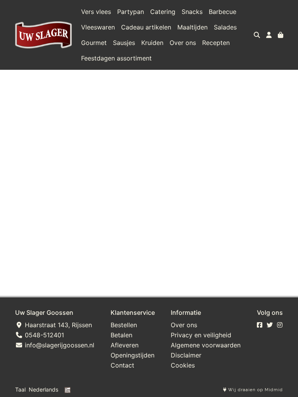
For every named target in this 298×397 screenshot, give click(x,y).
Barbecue (222, 12)
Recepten (216, 43)
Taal (20, 389)
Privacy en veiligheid (201, 335)
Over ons (183, 43)
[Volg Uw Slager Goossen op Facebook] (259, 325)
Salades (225, 27)
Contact (122, 365)
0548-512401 (43, 335)
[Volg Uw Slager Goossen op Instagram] (279, 325)
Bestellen (124, 325)
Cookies (183, 365)
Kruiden (152, 43)
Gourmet (94, 43)
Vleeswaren (98, 27)
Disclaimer (186, 355)
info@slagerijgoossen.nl (58, 345)
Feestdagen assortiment (116, 58)
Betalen (121, 335)
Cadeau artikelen (146, 27)
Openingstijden (132, 355)
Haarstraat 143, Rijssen (57, 325)
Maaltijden (192, 27)
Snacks (192, 12)
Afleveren (125, 345)
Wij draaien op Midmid (255, 389)
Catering (162, 12)
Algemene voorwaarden (206, 345)
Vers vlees (96, 12)
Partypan (130, 12)
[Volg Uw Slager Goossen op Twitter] (270, 325)
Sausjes (124, 43)
